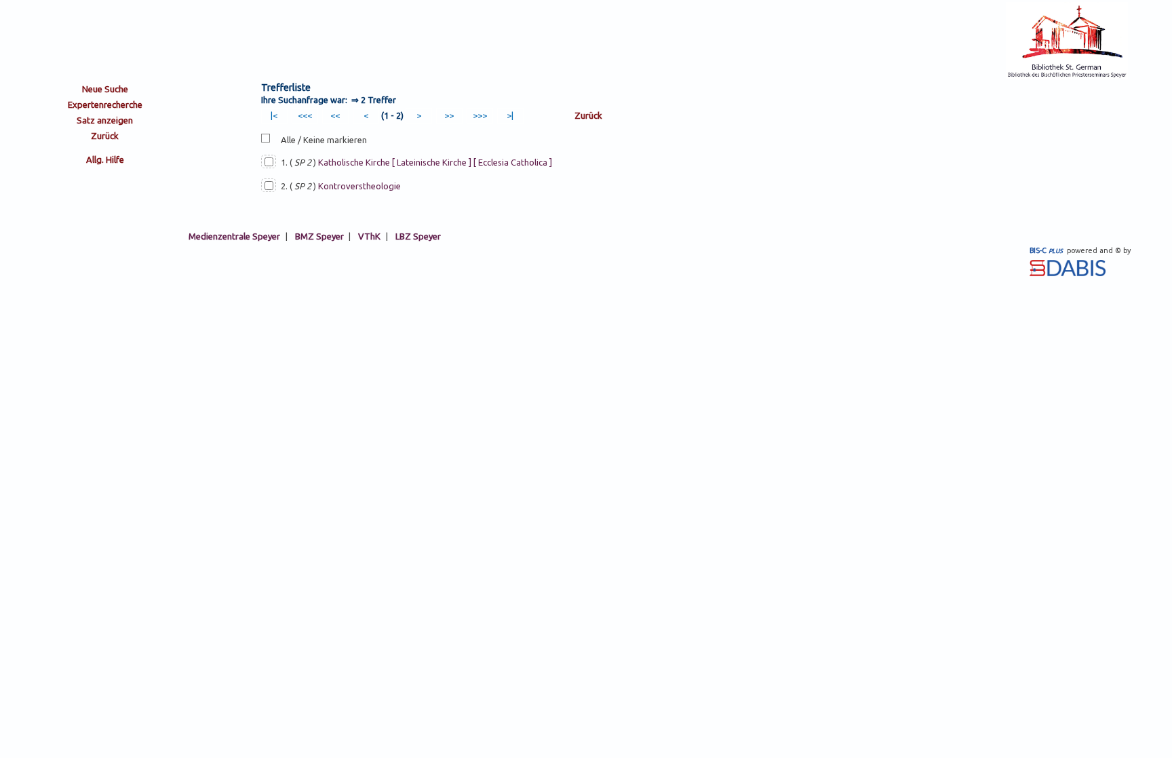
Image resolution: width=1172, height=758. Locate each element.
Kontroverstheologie (359, 186)
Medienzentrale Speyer (234, 236)
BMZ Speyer (319, 236)
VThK (369, 236)
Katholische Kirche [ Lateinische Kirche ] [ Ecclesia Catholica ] (435, 162)
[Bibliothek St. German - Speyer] (1067, 76)
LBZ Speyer (418, 236)
